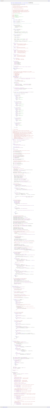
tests (24, 2)
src (22, 2)
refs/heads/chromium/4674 (17, 2)
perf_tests (26, 2)
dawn (11, 2)
